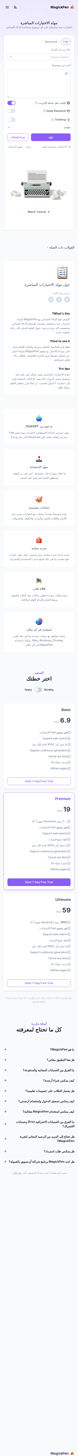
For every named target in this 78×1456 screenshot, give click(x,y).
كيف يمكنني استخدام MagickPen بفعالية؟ (48, 1111)
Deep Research (57, 111)
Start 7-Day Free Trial (39, 781)
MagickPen (60, 7)
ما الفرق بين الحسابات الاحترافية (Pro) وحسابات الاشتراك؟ (45, 1124)
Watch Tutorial (37, 211)
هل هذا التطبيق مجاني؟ (60, 1060)
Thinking (60, 119)
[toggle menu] (7, 7)
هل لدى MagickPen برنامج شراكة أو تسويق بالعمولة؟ (41, 1161)
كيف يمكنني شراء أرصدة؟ (58, 1080)
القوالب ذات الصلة (61, 247)
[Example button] (66, 73)
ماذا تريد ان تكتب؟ (61, 49)
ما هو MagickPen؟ (62, 1049)
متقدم (67, 127)
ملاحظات (17, 1172)
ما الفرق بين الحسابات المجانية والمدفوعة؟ (48, 1070)
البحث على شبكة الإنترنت (50, 103)
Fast (66, 41)
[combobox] (39, 57)
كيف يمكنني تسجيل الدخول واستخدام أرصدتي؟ (46, 1101)
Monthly (49, 689)
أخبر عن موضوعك (61, 65)
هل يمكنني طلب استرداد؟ (59, 1151)
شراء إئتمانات (18, 137)
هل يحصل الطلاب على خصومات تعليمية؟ (49, 1091)
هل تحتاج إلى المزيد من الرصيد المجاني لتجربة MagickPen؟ (47, 1139)
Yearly (28, 689)
